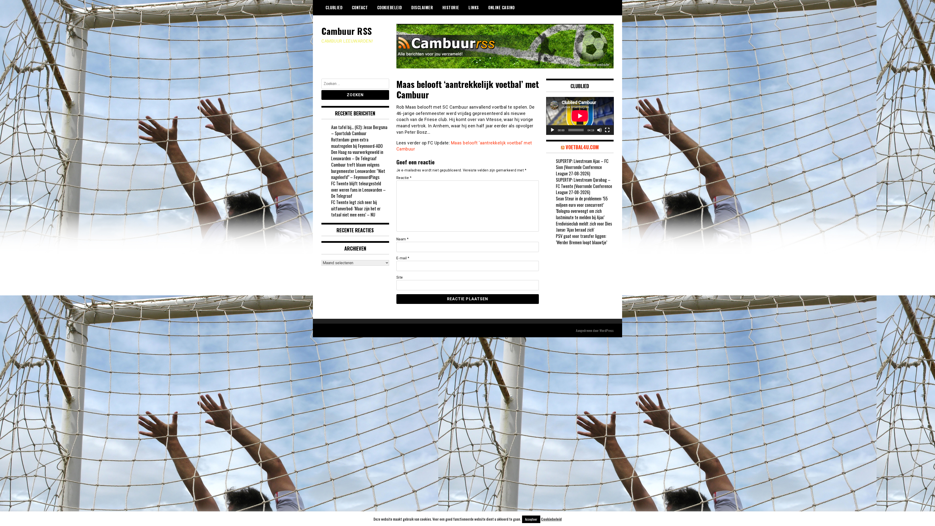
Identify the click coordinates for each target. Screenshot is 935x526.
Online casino (501, 7)
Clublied (334, 7)
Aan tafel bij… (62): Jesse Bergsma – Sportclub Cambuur (359, 130)
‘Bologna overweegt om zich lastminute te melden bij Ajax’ (580, 214)
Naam (402, 239)
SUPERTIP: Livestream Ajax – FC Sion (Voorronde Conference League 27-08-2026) (582, 167)
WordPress (606, 330)
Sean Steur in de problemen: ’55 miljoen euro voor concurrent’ (582, 201)
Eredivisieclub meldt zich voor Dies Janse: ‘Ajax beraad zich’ (584, 226)
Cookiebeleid (389, 7)
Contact (360, 7)
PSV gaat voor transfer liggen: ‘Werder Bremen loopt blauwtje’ (581, 239)
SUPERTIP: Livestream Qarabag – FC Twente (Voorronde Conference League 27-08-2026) (584, 186)
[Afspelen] (552, 130)
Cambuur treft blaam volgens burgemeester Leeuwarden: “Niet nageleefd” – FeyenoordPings (358, 170)
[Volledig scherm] (607, 130)
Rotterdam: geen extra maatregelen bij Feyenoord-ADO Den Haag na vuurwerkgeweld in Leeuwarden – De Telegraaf (357, 148)
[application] (580, 116)
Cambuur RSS (346, 30)
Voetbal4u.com (582, 147)
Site (399, 277)
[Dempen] (599, 130)
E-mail (403, 258)
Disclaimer (422, 7)
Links (473, 7)
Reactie (404, 178)
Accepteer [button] (531, 519)
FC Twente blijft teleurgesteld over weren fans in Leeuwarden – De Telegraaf (358, 189)
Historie (450, 7)
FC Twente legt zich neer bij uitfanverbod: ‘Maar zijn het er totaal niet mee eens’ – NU (356, 208)
